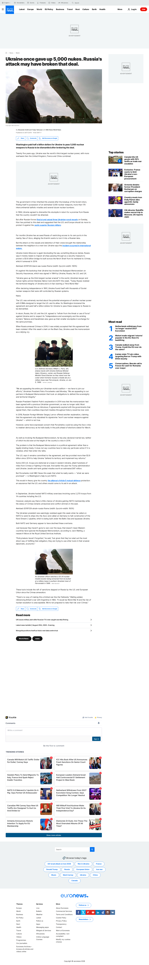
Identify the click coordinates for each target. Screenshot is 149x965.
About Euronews (62, 908)
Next (77, 9)
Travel (70, 9)
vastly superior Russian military (47, 225)
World (39, 9)
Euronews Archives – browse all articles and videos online (24, 948)
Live (143, 9)
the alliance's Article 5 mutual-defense (64, 480)
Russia (67, 869)
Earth (94, 9)
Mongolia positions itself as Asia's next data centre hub (37, 631)
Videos (18, 937)
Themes (19, 904)
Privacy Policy (61, 921)
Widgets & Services (43, 930)
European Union (82, 869)
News (11, 53)
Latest (22, 9)
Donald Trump (52, 869)
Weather (39, 914)
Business (60, 9)
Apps (38, 924)
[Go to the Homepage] (10, 10)
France (99, 864)
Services (39, 904)
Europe (30, 9)
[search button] (73, 3)
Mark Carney (68, 875)
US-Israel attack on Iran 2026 (59, 864)
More (58, 904)
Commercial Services (64, 911)
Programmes (21, 940)
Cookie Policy (61, 918)
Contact (59, 927)
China (95, 875)
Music (53, 875)
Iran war (99, 869)
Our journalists (21, 943)
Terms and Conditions (64, 914)
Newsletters (83, 919)
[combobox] (84, 3)
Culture (85, 9)
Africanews (40, 934)
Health (102, 9)
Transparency (61, 924)
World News (24, 639)
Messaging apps (42, 927)
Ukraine (83, 875)
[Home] (6, 53)
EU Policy (49, 9)
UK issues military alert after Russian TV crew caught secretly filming (42, 620)
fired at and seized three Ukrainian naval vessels (57, 219)
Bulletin (39, 911)
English (6, 3)
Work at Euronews (63, 930)
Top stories (116, 152)
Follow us (39, 921)
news (37, 639)
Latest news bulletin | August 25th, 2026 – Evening (35, 625)
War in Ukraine (83, 864)
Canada (74, 880)
